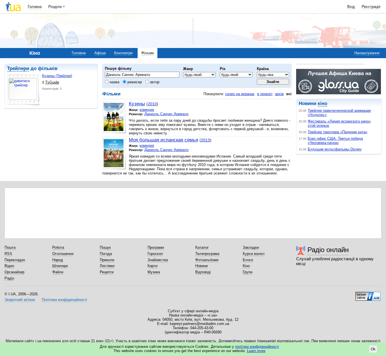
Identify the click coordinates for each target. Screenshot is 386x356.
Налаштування (367, 53)
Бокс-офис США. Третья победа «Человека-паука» (335, 140)
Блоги (248, 260)
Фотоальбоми (206, 260)
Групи (247, 272)
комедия (147, 110)
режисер (134, 82)
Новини (201, 266)
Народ (57, 260)
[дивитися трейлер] (23, 90)
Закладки (251, 247)
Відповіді (203, 272)
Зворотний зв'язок (20, 300)
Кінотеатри (123, 53)
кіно (322, 103)
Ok (373, 349)
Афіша (100, 53)
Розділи (55, 7)
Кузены (137, 103)
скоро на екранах (240, 94)
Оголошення (62, 254)
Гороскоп (155, 254)
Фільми (147, 53)
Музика (154, 272)
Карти (152, 266)
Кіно (246, 266)
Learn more (256, 351)
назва (114, 82)
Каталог (202, 247)
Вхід (351, 7)
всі (289, 94)
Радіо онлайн (328, 250)
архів (279, 94)
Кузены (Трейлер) (57, 76)
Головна (35, 7)
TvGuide (52, 82)
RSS (8, 254)
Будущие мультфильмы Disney (335, 149)
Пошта (10, 247)
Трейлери (18, 68)
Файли (57, 272)
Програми (156, 247)
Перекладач (15, 260)
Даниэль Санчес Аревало (166, 114)
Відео (9, 266)
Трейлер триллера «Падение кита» (337, 132)
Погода (106, 254)
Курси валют (254, 254)
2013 (205, 140)
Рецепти (107, 272)
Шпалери (60, 266)
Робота (58, 247)
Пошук (105, 247)
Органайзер (14, 272)
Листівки (107, 266)
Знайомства (158, 260)
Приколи (107, 260)
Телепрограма (207, 254)
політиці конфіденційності (257, 346)
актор (154, 82)
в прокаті (264, 94)
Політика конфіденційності (64, 300)
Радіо (9, 278)
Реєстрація (371, 7)
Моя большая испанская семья (163, 140)
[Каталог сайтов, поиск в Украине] (367, 294)
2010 (152, 104)
